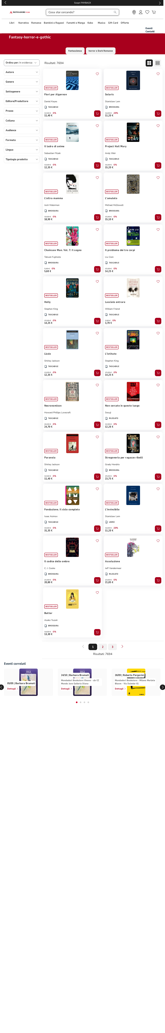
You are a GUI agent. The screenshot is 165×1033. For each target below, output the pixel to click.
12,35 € (48, 167)
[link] (134, 12)
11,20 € (109, 115)
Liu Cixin (109, 257)
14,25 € (109, 271)
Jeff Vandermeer (113, 568)
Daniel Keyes (50, 101)
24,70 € (48, 426)
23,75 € (109, 478)
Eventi (149, 28)
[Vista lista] (157, 63)
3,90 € (108, 321)
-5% (54, 113)
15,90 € (108, 217)
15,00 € (108, 269)
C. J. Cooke (49, 568)
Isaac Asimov (51, 516)
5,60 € (47, 271)
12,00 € (47, 113)
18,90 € (48, 219)
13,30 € (48, 634)
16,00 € (108, 165)
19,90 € (47, 217)
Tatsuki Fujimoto (52, 257)
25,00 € (108, 476)
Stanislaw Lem (112, 101)
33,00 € (47, 528)
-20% (115, 113)
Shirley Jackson (52, 360)
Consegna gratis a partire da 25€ (82, 2)
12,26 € (109, 426)
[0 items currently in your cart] (154, 12)
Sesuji (108, 412)
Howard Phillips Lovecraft (57, 412)
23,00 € (108, 580)
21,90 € (47, 580)
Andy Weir (110, 153)
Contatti (150, 31)
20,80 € (48, 582)
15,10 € (109, 219)
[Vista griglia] (149, 63)
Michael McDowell (114, 205)
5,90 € (47, 269)
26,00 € (47, 424)
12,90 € (108, 424)
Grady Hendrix (112, 464)
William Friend (112, 308)
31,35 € (48, 530)
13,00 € (47, 165)
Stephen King (51, 308)
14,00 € (108, 113)
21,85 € (109, 582)
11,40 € (48, 115)
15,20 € (109, 167)
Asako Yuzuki (51, 620)
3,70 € (108, 323)
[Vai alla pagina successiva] (122, 646)
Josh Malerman (51, 205)
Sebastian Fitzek (52, 153)
